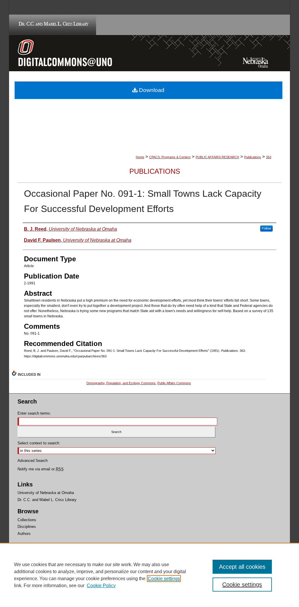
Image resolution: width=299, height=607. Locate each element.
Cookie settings (164, 578)
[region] (149, 575)
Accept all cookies (242, 566)
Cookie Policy (101, 585)
